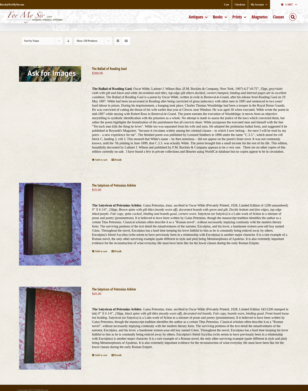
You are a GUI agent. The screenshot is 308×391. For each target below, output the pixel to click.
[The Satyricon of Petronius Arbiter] (50, 224)
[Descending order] (68, 41)
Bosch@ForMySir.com (12, 4)
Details (118, 159)
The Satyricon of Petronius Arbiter (114, 185)
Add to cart (101, 159)
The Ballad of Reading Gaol (109, 68)
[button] (292, 16)
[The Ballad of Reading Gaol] (50, 74)
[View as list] (126, 41)
